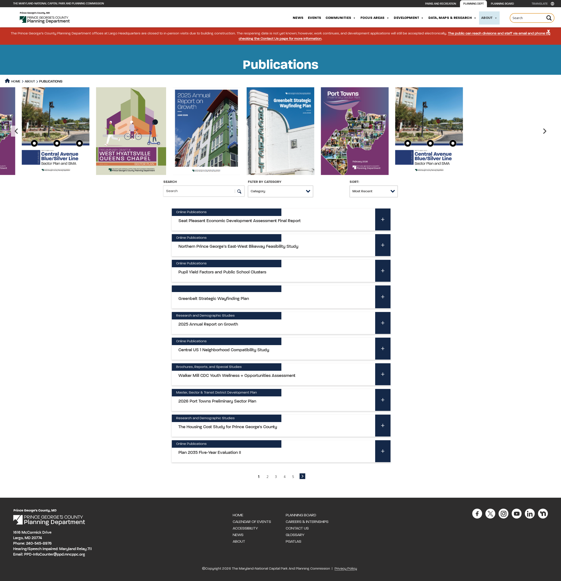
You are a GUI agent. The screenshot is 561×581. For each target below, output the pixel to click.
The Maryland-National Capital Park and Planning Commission (58, 3)
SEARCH (170, 182)
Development (406, 18)
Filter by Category (264, 182)
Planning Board (502, 3)
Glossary (295, 535)
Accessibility (245, 528)
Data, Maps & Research (450, 18)
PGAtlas (293, 542)
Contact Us (297, 528)
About (487, 18)
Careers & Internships (307, 522)
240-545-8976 (39, 543)
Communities (338, 18)
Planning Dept (473, 3)
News (298, 18)
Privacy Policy (346, 568)
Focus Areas (372, 18)
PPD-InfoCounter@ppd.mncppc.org (54, 554)
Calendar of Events (252, 522)
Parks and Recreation (440, 3)
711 (89, 549)
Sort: (354, 182)
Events (314, 18)
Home (15, 81)
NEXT (302, 476)
